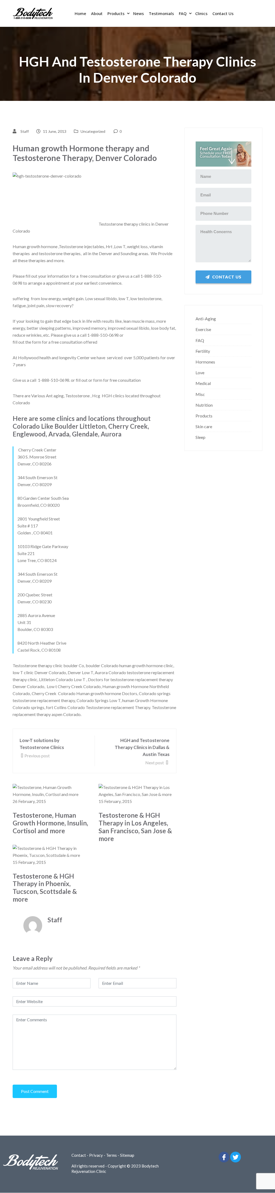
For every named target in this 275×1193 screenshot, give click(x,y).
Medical (203, 383)
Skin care (204, 426)
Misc (200, 394)
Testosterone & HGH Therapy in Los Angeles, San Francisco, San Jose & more (135, 827)
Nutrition (204, 405)
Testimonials (161, 13)
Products (116, 13)
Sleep (200, 437)
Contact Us (223, 13)
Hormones (205, 361)
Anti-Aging (206, 318)
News (138, 13)
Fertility (203, 351)
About (97, 13)
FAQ (183, 13)
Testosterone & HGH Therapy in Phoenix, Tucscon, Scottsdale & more (45, 887)
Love (200, 372)
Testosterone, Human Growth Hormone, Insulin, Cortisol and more (50, 823)
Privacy (96, 1155)
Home (80, 13)
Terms (111, 1155)
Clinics (201, 13)
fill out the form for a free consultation (48, 341)
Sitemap (127, 1155)
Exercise (203, 329)
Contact (78, 1155)
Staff (24, 131)
